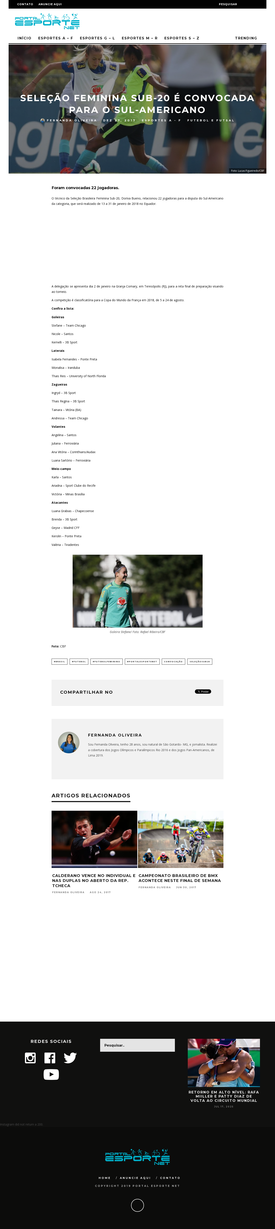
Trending (245, 38)
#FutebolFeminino (106, 661)
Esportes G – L (97, 38)
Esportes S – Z (182, 38)
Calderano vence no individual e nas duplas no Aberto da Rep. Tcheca (94, 880)
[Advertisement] (137, 245)
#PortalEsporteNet (142, 661)
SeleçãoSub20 (200, 661)
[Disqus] (137, 966)
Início (25, 38)
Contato (25, 4)
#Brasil (59, 661)
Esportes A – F (55, 38)
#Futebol (79, 661)
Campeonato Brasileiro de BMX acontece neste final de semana (180, 878)
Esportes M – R (140, 38)
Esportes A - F (162, 120)
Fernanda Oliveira (72, 120)
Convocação (173, 661)
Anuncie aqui (50, 4)
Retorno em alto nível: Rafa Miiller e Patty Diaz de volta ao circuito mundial (224, 1096)
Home (105, 1178)
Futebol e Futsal (211, 120)
